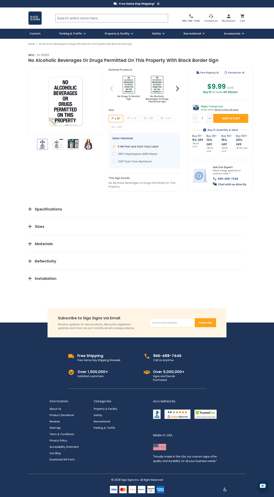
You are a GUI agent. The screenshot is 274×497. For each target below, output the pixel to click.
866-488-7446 (228, 179)
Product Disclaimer (62, 415)
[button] (65, 101)
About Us (55, 409)
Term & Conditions (62, 434)
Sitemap (55, 428)
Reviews (55, 421)
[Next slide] (177, 89)
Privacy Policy (58, 440)
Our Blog (55, 453)
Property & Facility (105, 409)
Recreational (102, 421)
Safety (98, 415)
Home (31, 44)
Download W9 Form (62, 459)
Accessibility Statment (64, 447)
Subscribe (205, 323)
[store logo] (35, 18)
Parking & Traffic (104, 428)
